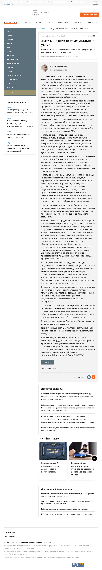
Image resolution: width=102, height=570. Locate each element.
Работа (10, 67)
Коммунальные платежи (51, 56)
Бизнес (10, 39)
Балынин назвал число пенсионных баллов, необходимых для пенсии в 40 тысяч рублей (67, 494)
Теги (51, 22)
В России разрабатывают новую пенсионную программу (66, 514)
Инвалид (74, 56)
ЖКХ (8, 47)
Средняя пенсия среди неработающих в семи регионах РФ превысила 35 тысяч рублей (67, 502)
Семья (9, 71)
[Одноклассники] (93, 377)
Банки (9, 35)
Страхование (13, 79)
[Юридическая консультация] (16, 13)
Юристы (26, 22)
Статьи (10, 92)
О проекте (78, 22)
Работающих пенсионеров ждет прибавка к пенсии (64, 509)
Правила (39, 22)
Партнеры (63, 22)
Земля (9, 51)
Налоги (10, 55)
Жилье (10, 43)
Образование (13, 63)
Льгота (66, 56)
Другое (10, 87)
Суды (9, 83)
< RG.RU (35, 15)
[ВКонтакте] (89, 377)
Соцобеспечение (15, 75)
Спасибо (47, 362)
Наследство (12, 59)
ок (95, 3)
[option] (53, 461)
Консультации (10, 22)
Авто (9, 31)
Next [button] (95, 458)
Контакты (92, 22)
